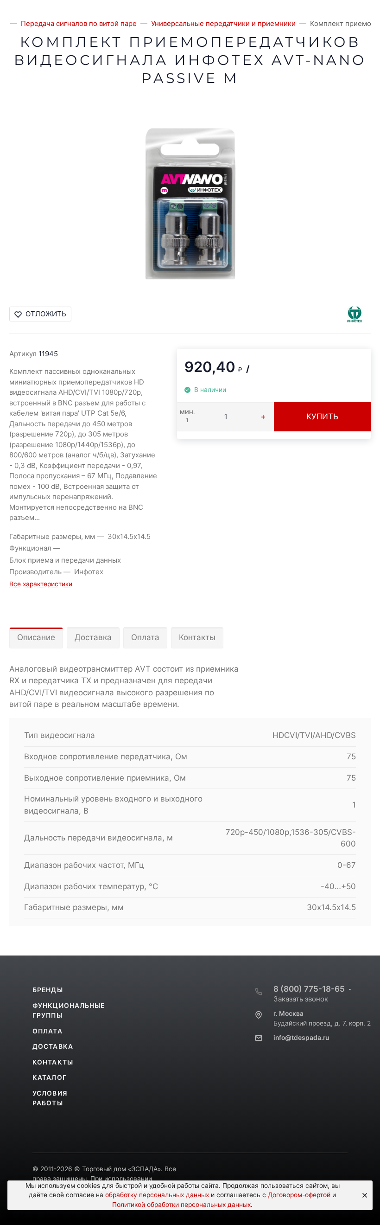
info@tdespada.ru (301, 1037)
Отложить (45, 313)
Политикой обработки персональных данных (181, 1204)
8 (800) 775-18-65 (309, 989)
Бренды (47, 990)
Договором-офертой (299, 1195)
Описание (36, 637)
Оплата (145, 637)
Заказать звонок (300, 998)
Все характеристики (40, 584)
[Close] (362, 1195)
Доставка (93, 637)
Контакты (197, 637)
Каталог (49, 1077)
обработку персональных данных (157, 1195)
